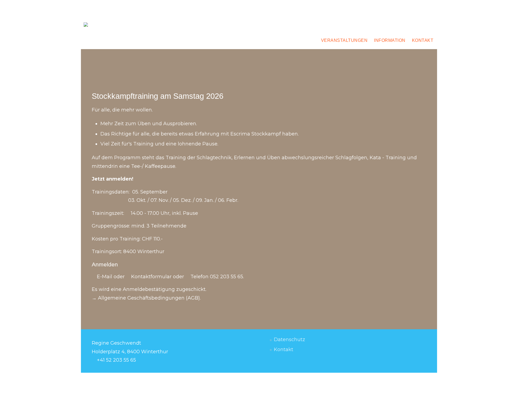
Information (389, 40)
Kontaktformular (151, 277)
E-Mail (104, 277)
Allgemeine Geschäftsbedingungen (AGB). (149, 298)
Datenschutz (289, 339)
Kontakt (423, 40)
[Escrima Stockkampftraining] (92, 26)
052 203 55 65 (226, 277)
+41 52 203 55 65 (116, 360)
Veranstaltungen (344, 40)
